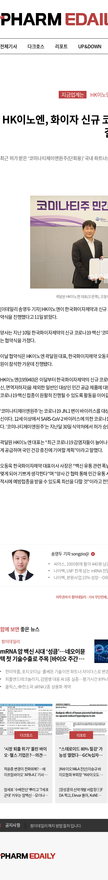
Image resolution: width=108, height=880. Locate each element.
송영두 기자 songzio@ (70, 553)
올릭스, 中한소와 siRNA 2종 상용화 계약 (38, 686)
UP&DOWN (89, 46)
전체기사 (8, 46)
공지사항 (12, 825)
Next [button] (31, 828)
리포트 (61, 46)
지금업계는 (72, 94)
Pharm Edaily (28, 856)
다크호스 (36, 46)
